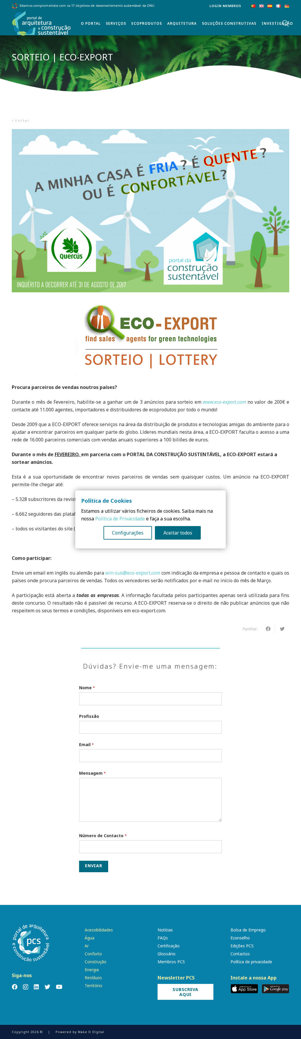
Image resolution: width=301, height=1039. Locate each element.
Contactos (240, 953)
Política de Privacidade (120, 519)
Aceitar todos (177, 533)
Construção (95, 961)
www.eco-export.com (224, 402)
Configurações (127, 533)
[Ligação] (41, 23)
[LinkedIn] (36, 986)
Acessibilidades (99, 930)
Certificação (169, 946)
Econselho (240, 938)
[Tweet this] (282, 629)
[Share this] (268, 629)
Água (89, 938)
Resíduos (93, 977)
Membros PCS (171, 961)
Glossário (166, 953)
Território (93, 985)
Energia (92, 969)
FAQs (163, 938)
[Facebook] (14, 986)
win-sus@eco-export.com (132, 573)
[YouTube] (59, 986)
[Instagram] (25, 987)
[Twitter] (47, 986)
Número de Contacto (103, 835)
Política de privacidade (251, 961)
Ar (87, 946)
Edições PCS (242, 946)
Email (86, 744)
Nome (87, 687)
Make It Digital (91, 1032)
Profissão (89, 716)
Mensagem (92, 773)
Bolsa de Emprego (248, 930)
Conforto (93, 953)
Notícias (165, 930)
